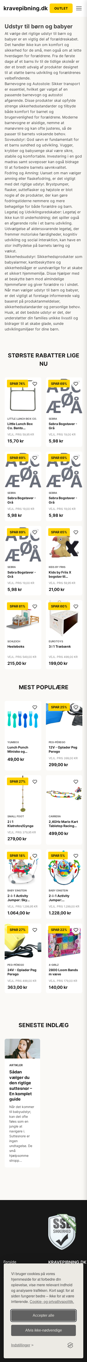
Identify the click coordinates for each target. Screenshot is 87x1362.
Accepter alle (43, 1315)
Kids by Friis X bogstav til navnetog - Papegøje (60, 578)
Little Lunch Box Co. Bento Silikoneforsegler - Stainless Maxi (22, 430)
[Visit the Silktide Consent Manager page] (70, 1345)
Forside (9, 1262)
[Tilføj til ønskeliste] (35, 384)
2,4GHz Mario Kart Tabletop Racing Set (63, 826)
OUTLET (61, 8)
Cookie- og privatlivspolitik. (52, 1301)
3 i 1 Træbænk (60, 646)
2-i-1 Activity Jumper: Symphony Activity (64, 900)
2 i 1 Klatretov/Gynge (20, 824)
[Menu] (79, 8)
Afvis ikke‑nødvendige (43, 1330)
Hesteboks (15, 646)
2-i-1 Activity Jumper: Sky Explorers (17, 900)
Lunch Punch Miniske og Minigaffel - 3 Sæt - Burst (22, 753)
